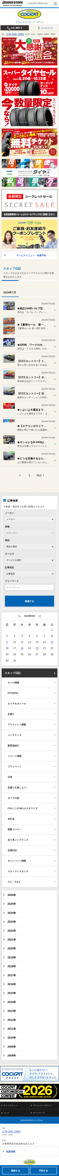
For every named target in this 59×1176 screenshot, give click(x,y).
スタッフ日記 (12, 673)
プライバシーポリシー (43, 1105)
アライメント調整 (17, 724)
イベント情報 (14, 756)
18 (21, 648)
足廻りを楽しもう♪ (17, 787)
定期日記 (12, 850)
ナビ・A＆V (14, 881)
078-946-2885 (15, 34)
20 (37, 648)
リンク (6, 1113)
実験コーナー (14, 829)
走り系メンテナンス (18, 840)
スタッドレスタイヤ (18, 871)
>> (39, 616)
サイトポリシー (10, 1105)
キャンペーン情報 (17, 860)
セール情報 (13, 682)
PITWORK (13, 693)
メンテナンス (14, 735)
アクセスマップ (46, 28)
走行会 (11, 819)
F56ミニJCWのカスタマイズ (23, 808)
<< (19, 616)
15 (51, 642)
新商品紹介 (13, 745)
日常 (10, 777)
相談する (15, 1170)
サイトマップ (39, 1113)
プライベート (14, 766)
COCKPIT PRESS (37, 3)
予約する (43, 1170)
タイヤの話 (13, 798)
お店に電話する (16, 28)
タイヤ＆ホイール (17, 703)
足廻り (11, 714)
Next (39, 475)
